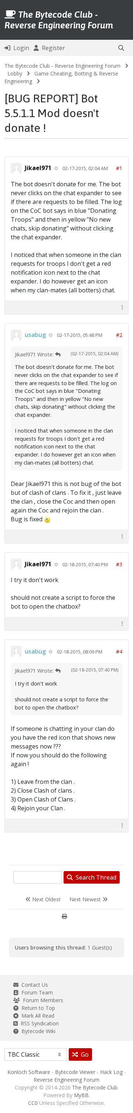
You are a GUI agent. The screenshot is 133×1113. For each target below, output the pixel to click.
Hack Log (111, 1071)
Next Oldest (46, 899)
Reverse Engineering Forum (66, 1079)
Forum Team (35, 992)
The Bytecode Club (94, 1087)
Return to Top (36, 1007)
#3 (119, 564)
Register (52, 48)
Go (83, 1054)
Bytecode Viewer (75, 1071)
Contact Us (33, 984)
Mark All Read (36, 1015)
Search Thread (94, 877)
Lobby (14, 73)
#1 (119, 168)
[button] (121, 48)
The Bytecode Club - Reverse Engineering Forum (62, 65)
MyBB (81, 1095)
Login (19, 48)
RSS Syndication (38, 1023)
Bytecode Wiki (36, 1031)
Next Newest (85, 899)
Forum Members (41, 1000)
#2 (119, 334)
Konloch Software (28, 1071)
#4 (119, 651)
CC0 (33, 1102)
